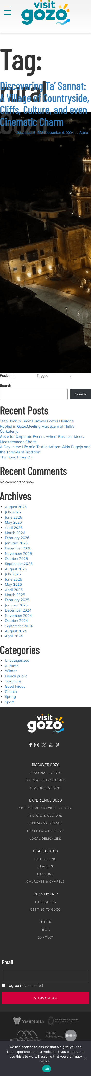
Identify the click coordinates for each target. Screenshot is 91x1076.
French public (16, 676)
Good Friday (15, 686)
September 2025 (19, 563)
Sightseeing (45, 859)
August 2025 (16, 569)
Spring (10, 696)
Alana (83, 132)
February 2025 (17, 600)
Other (45, 921)
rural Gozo (16, 381)
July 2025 (13, 574)
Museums (45, 874)
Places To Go (45, 850)
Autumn (11, 665)
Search (5, 385)
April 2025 (14, 589)
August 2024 (16, 631)
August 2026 (16, 507)
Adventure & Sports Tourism (46, 808)
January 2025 (16, 605)
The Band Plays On (16, 457)
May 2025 (13, 584)
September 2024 (19, 626)
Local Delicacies (45, 838)
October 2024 (16, 620)
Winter (11, 670)
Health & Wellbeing (45, 831)
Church (11, 691)
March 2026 (15, 532)
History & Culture (45, 815)
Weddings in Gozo (45, 823)
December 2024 (18, 610)
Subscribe (45, 998)
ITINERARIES (45, 902)
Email (7, 961)
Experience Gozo (45, 800)
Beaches (45, 866)
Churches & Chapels (45, 881)
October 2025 (16, 558)
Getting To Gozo (45, 909)
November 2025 (18, 553)
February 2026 (17, 537)
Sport (9, 702)
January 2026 (16, 543)
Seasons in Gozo (45, 788)
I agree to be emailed (25, 985)
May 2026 (13, 522)
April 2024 (14, 636)
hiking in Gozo (59, 376)
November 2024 (18, 615)
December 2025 (18, 548)
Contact (45, 937)
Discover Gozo (45, 764)
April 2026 (14, 527)
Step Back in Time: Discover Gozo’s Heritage (37, 421)
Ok (47, 1069)
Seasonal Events (45, 772)
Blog (45, 930)
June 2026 (13, 517)
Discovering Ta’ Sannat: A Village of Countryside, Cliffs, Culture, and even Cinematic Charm (44, 103)
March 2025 (15, 594)
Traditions (13, 681)
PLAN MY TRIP (46, 894)
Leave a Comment (37, 381)
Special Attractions (45, 780)
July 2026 (13, 512)
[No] (85, 1058)
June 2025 (13, 579)
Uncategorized (26, 376)
